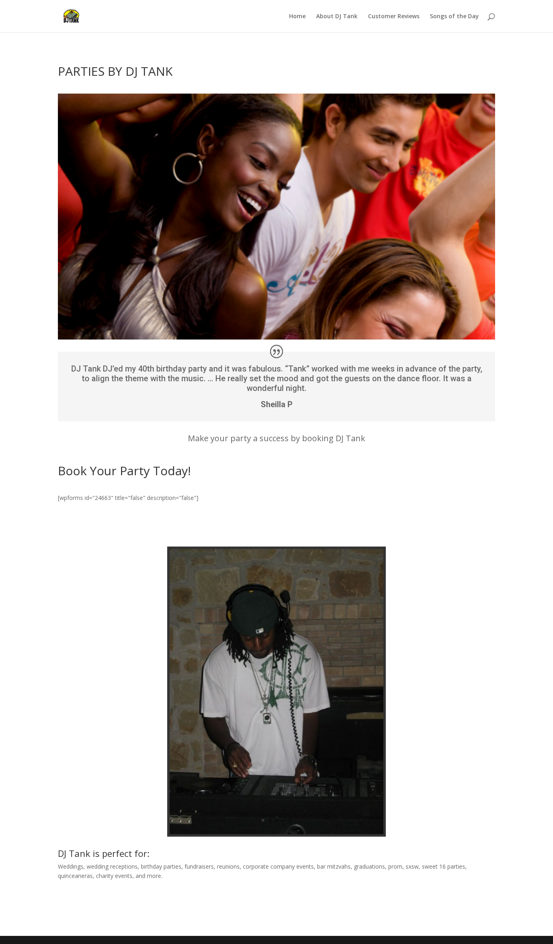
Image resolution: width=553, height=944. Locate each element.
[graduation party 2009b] (276, 832)
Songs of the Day (454, 16)
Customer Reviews (393, 16)
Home (297, 16)
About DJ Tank (336, 16)
